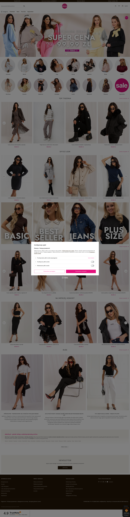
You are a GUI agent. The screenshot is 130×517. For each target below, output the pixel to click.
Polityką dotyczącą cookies (68, 250)
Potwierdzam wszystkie (81, 271)
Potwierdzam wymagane (49, 271)
